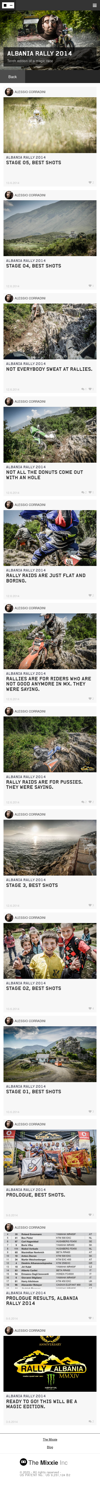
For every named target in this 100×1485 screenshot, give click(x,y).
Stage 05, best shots (33, 162)
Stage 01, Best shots (33, 1091)
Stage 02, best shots (33, 988)
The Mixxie (50, 1439)
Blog (50, 1447)
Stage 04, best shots (33, 266)
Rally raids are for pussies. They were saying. (44, 784)
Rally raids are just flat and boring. (46, 577)
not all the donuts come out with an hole (44, 474)
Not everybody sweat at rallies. (49, 369)
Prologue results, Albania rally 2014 (42, 1300)
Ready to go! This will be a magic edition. (41, 1403)
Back (12, 76)
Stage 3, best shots (32, 885)
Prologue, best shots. (35, 1195)
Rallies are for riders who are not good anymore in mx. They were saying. (48, 684)
